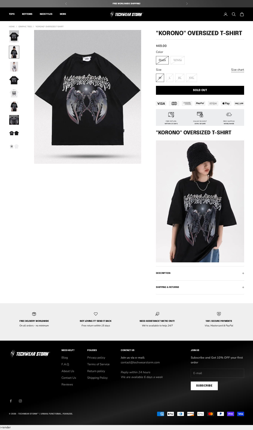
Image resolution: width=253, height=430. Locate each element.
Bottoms (27, 14)
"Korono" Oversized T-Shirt (49, 26)
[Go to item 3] (14, 66)
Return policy (96, 371)
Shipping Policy (97, 378)
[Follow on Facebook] (11, 401)
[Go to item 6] (14, 106)
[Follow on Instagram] (20, 401)
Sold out (200, 90)
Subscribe (204, 385)
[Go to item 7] (14, 120)
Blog (64, 358)
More (63, 14)
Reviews (67, 384)
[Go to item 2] (14, 52)
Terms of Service (98, 364)
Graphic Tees (25, 26)
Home (12, 26)
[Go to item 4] (14, 80)
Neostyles (46, 14)
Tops (12, 14)
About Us (67, 371)
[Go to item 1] (14, 36)
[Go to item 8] (14, 133)
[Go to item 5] (14, 93)
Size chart (237, 70)
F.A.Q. (65, 364)
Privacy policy (96, 358)
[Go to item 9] (14, 146)
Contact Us (68, 378)
